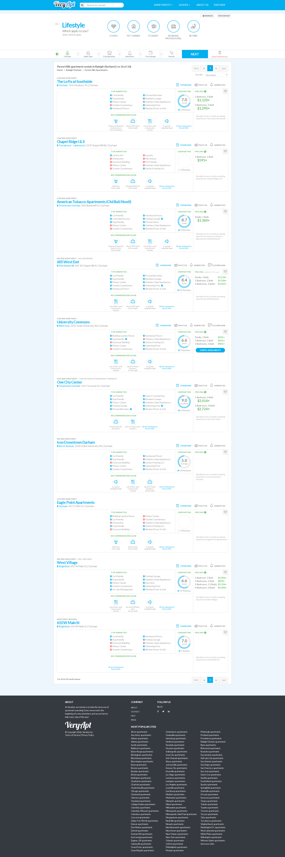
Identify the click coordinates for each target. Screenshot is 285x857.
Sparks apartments (209, 784)
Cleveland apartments (140, 801)
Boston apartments (139, 768)
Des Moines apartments (141, 827)
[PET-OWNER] (133, 26)
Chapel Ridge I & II (71, 141)
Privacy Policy (87, 735)
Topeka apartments (209, 807)
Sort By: (199, 74)
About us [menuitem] (202, 4)
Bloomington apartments (142, 761)
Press (133, 720)
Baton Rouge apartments (142, 751)
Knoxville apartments (175, 771)
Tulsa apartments (208, 817)
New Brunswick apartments (178, 827)
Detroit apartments (139, 830)
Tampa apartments (209, 801)
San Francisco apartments (212, 768)
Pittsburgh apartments (211, 731)
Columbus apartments (141, 814)
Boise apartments (138, 764)
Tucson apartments (209, 814)
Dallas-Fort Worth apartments (144, 820)
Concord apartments (140, 817)
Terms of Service (72, 735)
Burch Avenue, (66, 446)
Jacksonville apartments (176, 764)
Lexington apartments (175, 781)
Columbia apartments (140, 807)
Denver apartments (139, 824)
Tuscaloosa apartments (211, 820)
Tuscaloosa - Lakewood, (72, 145)
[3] (88, 54)
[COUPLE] (114, 26)
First (196, 68)
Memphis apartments (175, 801)
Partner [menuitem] (219, 4)
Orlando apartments (175, 840)
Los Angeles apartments (176, 784)
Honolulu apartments (175, 745)
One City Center (69, 382)
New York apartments (175, 837)
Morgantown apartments (177, 817)
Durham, (63, 85)
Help (133, 715)
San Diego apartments (210, 764)
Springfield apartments (211, 787)
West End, (64, 325)
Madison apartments (175, 794)
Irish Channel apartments (177, 758)
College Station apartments (143, 804)
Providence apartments (211, 738)
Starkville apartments (210, 791)
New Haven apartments (176, 830)
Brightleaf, (64, 566)
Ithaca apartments (174, 761)
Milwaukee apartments (176, 807)
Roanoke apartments (210, 751)
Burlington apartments (141, 778)
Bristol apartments (139, 774)
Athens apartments (139, 738)
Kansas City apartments (176, 768)
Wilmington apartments (211, 837)
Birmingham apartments (141, 755)
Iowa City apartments (175, 755)
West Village (67, 562)
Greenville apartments (175, 735)
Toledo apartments (209, 804)
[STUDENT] (153, 26)
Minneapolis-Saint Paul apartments (181, 814)
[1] (67, 54)
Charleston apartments (141, 781)
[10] (171, 54)
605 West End (68, 262)
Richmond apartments (210, 748)
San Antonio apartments (211, 761)
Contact (135, 711)
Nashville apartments (175, 820)
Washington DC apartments (213, 827)
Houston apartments (175, 748)
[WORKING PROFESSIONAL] (173, 26)
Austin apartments (139, 745)
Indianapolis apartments (176, 751)
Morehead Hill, (66, 265)
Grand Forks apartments (142, 847)
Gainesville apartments (141, 844)
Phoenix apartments (175, 850)
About (134, 707)
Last (224, 68)
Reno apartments (208, 745)
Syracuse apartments (210, 797)
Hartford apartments (175, 741)
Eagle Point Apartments (76, 502)
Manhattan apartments (176, 797)
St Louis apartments (209, 794)
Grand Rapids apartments (142, 850)
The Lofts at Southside (74, 81)
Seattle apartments (209, 778)
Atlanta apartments (139, 741)
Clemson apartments (140, 797)
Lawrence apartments (175, 778)
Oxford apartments (174, 844)
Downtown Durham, (70, 205)
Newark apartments (175, 824)
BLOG (160, 706)
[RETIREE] (193, 26)
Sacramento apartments (211, 755)
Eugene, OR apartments (141, 840)
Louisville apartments (175, 787)
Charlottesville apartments (142, 787)
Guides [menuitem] (184, 4)
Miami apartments (174, 804)
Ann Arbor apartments (141, 735)
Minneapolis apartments (176, 811)
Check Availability (210, 350)
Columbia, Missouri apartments (145, 811)
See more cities (207, 844)
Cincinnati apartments (140, 794)
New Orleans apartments (177, 834)
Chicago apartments (140, 791)
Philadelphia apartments (176, 847)
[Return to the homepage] (64, 4)
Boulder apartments (140, 771)
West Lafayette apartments (213, 830)
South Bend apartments (211, 781)
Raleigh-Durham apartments (213, 741)
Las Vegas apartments (175, 774)
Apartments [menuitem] (162, 4)
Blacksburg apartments (141, 758)
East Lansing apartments (141, 837)
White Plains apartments (211, 834)
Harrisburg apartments (176, 738)
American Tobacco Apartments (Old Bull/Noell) (94, 202)
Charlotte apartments (140, 784)
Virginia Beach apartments (212, 824)
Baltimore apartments (140, 748)
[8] (135, 54)
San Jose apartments (210, 771)
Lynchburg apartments (176, 791)
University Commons (73, 322)
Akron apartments (139, 731)
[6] (115, 54)
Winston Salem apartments (213, 840)
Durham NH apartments (141, 834)
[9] (150, 54)
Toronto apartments (210, 811)
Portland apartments (210, 735)
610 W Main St (68, 622)
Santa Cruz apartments (211, 774)
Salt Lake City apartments (212, 758)
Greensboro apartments (176, 731)
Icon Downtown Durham (76, 442)
